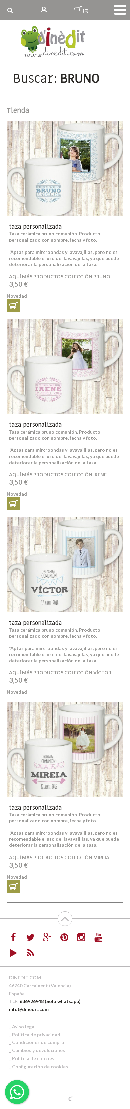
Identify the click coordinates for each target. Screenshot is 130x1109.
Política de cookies (33, 1058)
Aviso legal (24, 1026)
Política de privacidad (36, 1034)
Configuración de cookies (40, 1066)
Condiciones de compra (38, 1042)
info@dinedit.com (29, 1009)
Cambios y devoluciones (38, 1050)
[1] (13, 305)
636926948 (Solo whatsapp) (50, 1001)
